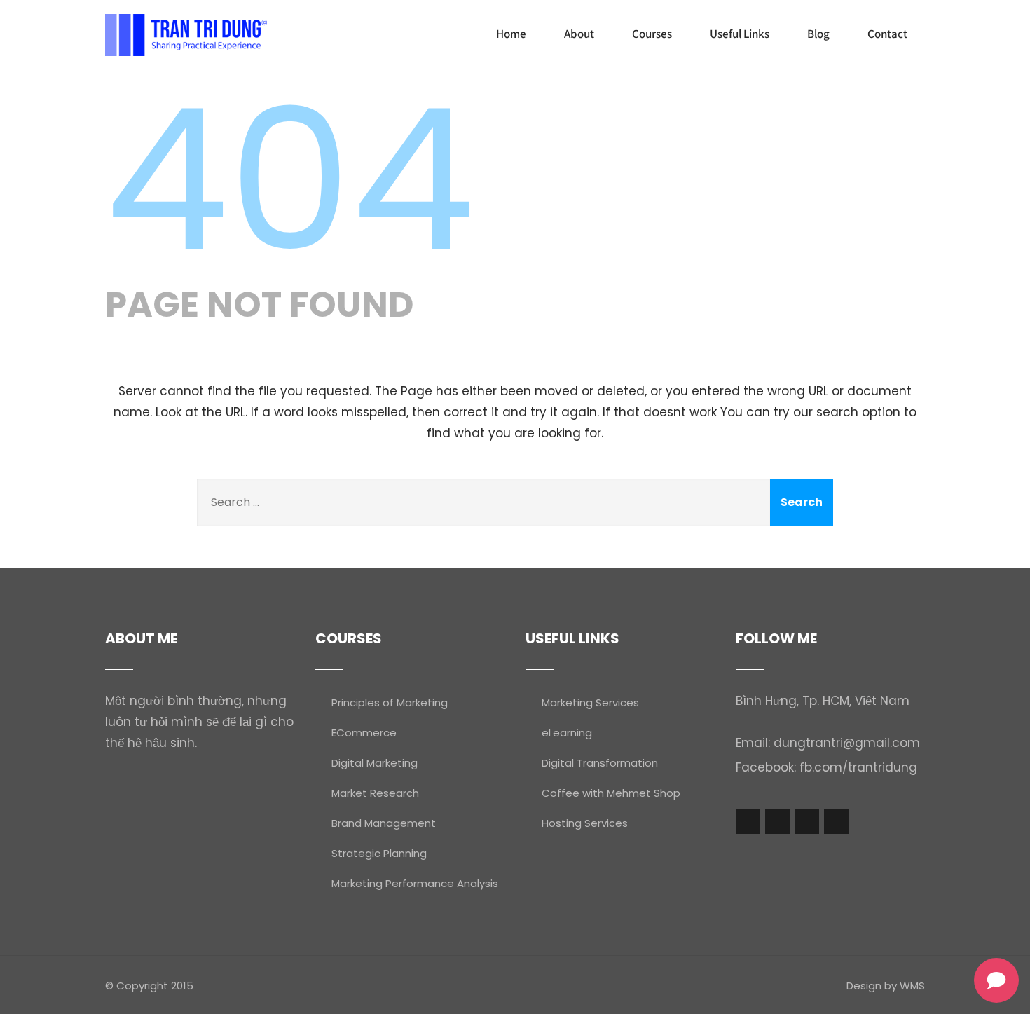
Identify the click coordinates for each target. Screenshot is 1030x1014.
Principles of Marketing (389, 702)
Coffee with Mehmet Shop (611, 793)
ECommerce (364, 732)
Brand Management (383, 823)
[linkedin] (836, 821)
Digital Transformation (600, 762)
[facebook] (748, 821)
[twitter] (777, 821)
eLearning (567, 732)
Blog (818, 33)
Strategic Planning (379, 853)
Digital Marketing (374, 762)
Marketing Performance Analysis (414, 883)
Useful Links (739, 33)
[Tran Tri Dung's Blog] (186, 35)
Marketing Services (590, 702)
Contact (887, 33)
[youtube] (807, 821)
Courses (652, 33)
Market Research (375, 793)
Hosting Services (585, 823)
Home (511, 33)
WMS (912, 985)
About (579, 33)
